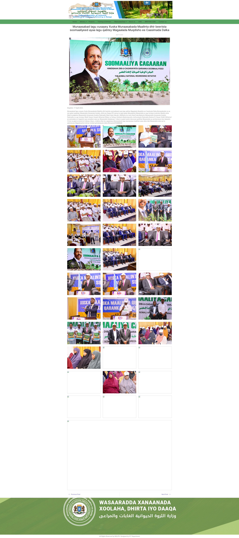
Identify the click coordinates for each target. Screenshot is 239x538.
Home (75, 22)
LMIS (140, 22)
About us (132, 22)
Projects (91, 22)
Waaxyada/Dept (120, 22)
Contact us (162, 22)
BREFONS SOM (150, 22)
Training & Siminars (104, 22)
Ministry (83, 22)
